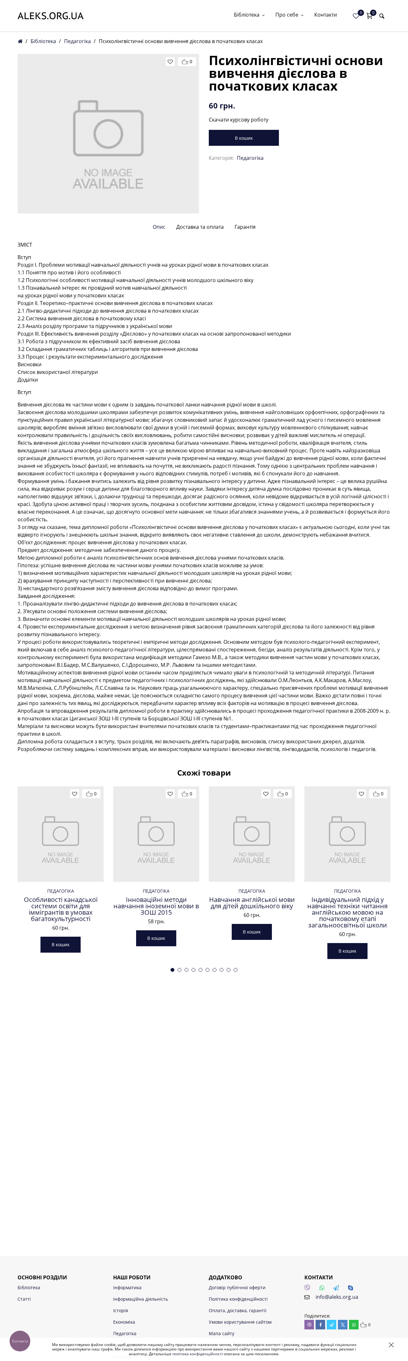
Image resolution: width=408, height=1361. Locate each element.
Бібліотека (246, 15)
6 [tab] (207, 970)
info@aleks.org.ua (337, 1296)
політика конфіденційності (197, 1354)
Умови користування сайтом (240, 1322)
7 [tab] (214, 970)
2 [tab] (179, 970)
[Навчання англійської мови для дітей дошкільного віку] (252, 834)
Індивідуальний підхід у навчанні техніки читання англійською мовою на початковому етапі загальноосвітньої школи (347, 912)
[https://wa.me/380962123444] (323, 1289)
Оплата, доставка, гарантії (237, 1310)
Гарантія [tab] (245, 226)
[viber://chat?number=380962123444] (309, 1289)
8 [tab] (221, 970)
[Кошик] (369, 16)
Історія (120, 1310)
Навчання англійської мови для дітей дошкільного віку (252, 902)
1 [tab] (172, 970)
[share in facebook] (320, 1324)
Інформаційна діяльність (140, 1299)
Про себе (286, 15)
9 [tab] (228, 970)
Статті (24, 1299)
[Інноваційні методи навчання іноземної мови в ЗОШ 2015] (156, 834)
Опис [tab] (159, 226)
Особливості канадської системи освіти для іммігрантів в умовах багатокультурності (61, 909)
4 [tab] (193, 970)
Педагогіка (77, 41)
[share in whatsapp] (354, 1324)
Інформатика (127, 1287)
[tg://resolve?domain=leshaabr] (338, 1289)
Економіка (124, 1322)
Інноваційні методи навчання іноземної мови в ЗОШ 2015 (156, 906)
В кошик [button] (60, 944)
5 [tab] (200, 970)
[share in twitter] (342, 1324)
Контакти (325, 15)
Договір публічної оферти (237, 1287)
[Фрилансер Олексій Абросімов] (51, 15)
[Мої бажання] (356, 16)
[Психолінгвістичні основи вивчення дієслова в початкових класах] (108, 133)
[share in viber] (309, 1324)
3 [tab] (186, 970)
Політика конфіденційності (238, 1299)
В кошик (244, 138)
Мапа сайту (221, 1333)
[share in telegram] (331, 1324)
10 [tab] (235, 970)
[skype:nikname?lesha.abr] (352, 1289)
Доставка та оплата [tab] (200, 226)
